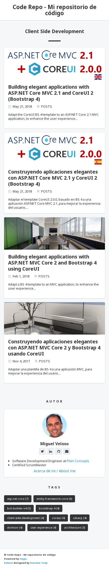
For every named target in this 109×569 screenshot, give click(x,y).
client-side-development (25, 518)
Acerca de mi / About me (55, 470)
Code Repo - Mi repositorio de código (54, 10)
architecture (74, 527)
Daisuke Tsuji (38, 562)
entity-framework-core (54, 499)
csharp (79, 518)
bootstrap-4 (49, 508)
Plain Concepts (78, 461)
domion (14, 527)
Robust (8, 562)
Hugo (23, 558)
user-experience (43, 527)
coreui (58, 518)
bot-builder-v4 (19, 508)
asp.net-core (17, 499)
